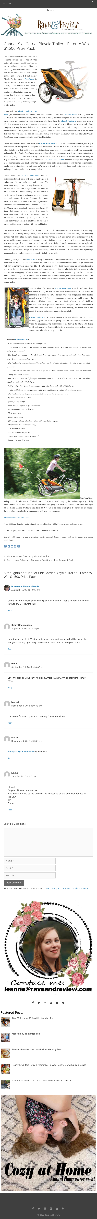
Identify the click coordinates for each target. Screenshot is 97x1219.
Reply (10, 610)
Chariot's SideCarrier (37, 317)
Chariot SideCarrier (69, 120)
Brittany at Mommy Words (25, 586)
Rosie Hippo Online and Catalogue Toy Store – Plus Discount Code (40, 560)
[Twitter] (38, 1002)
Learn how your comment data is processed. (67, 888)
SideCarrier (29, 79)
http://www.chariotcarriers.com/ (16, 517)
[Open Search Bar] (93, 1)
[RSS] (63, 1208)
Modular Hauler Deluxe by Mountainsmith (28, 556)
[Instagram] (44, 1002)
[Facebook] (32, 1002)
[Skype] (63, 1002)
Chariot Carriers (70, 114)
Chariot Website (21, 339)
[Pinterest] (51, 1002)
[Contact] (57, 1002)
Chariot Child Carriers (55, 159)
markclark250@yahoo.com (21, 751)
